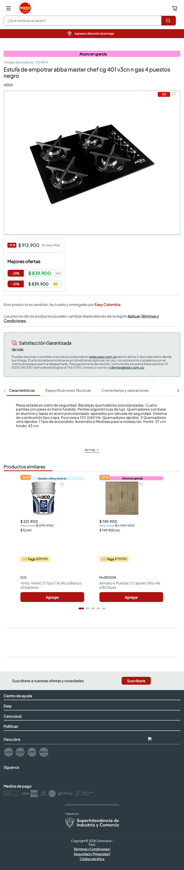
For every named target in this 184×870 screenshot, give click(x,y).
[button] (92, 33)
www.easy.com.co (103, 357)
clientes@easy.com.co (127, 367)
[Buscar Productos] (168, 21)
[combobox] (90, 21)
